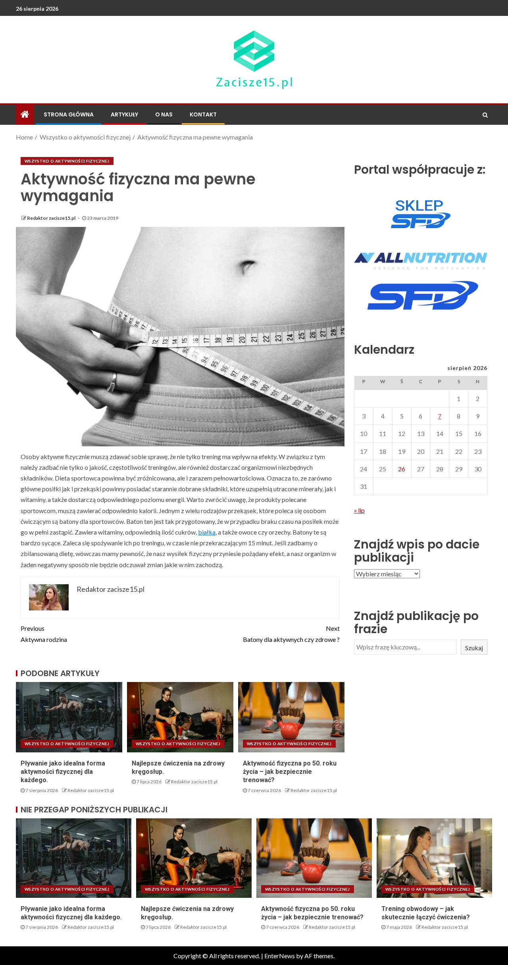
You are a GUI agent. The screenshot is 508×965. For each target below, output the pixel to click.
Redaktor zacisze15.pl (51, 218)
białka (207, 532)
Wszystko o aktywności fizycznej (67, 161)
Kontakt (203, 114)
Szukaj (474, 647)
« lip (359, 510)
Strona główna (69, 114)
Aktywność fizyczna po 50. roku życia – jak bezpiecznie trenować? (290, 772)
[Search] (485, 114)
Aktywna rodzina (44, 633)
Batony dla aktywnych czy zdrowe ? (291, 633)
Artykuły (124, 114)
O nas (164, 114)
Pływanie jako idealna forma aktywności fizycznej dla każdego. (63, 772)
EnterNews (279, 955)
